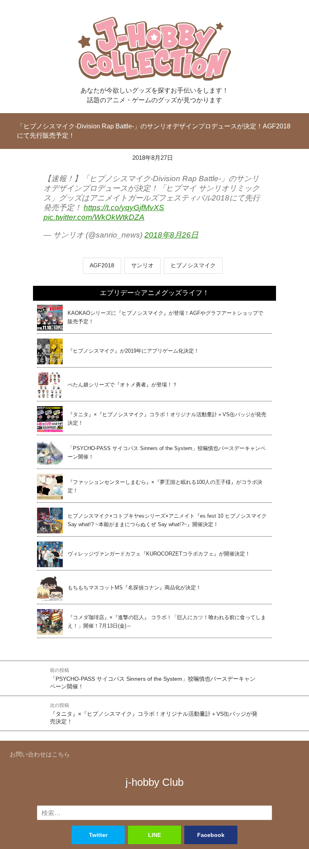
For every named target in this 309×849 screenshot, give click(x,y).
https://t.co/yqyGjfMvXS (124, 207)
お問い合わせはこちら (40, 754)
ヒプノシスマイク (193, 265)
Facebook (211, 835)
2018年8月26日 (171, 235)
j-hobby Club (154, 782)
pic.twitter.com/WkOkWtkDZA (93, 217)
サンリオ (142, 265)
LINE (154, 835)
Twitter (98, 835)
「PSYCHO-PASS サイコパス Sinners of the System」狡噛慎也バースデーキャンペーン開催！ (152, 678)
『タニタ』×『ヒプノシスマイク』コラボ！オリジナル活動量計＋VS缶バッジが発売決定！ (154, 713)
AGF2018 (102, 265)
